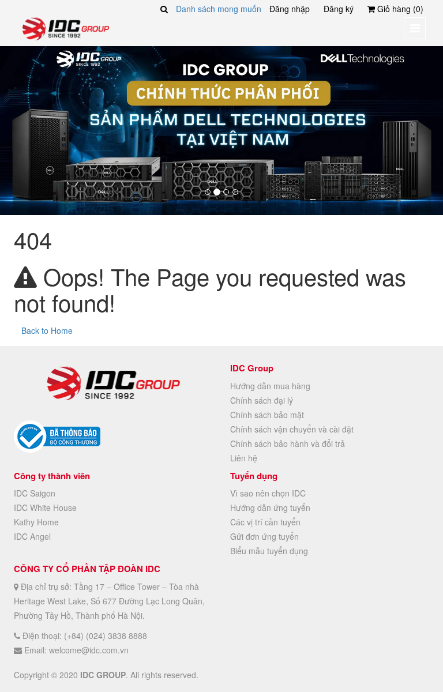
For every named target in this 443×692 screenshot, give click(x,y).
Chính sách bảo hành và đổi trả (287, 443)
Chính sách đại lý (261, 400)
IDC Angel (32, 536)
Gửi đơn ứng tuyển (264, 536)
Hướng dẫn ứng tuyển (270, 507)
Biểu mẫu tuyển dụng (269, 550)
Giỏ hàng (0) (399, 8)
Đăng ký (339, 8)
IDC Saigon (34, 493)
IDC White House (45, 507)
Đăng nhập (289, 8)
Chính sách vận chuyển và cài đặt (292, 429)
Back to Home (47, 330)
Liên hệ (243, 458)
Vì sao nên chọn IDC (268, 493)
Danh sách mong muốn (218, 8)
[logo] (65, 27)
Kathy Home (36, 522)
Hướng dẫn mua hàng (270, 386)
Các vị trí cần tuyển (265, 522)
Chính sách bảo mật (267, 414)
